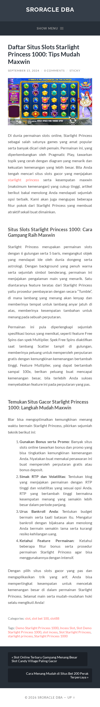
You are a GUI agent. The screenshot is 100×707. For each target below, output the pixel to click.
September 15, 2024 (23, 70)
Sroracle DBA (50, 9)
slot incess (50, 632)
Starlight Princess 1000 (51, 636)
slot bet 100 (40, 618)
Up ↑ (71, 697)
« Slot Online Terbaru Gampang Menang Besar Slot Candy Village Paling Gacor (44, 659)
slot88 (54, 618)
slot (27, 618)
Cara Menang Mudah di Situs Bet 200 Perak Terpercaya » (57, 675)
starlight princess (23, 180)
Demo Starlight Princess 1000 (37, 628)
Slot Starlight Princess (75, 632)
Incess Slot (67, 628)
